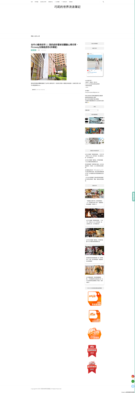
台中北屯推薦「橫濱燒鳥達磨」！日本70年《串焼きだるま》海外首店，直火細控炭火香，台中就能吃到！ (94, 156)
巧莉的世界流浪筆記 (67, 7)
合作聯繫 (57, 1)
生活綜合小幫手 (43, 1)
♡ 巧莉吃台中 (64, 1)
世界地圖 (36, 1)
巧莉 (39, 50)
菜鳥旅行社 (50, 1)
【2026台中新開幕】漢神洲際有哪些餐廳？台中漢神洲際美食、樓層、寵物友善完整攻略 (94, 179)
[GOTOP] (133, 386)
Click (133, 196)
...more (86, 87)
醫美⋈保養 (34, 50)
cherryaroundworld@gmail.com (92, 92)
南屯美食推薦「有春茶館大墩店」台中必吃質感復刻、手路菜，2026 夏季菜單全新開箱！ (94, 166)
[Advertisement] (67, 23)
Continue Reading (40, 89)
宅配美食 (71, 1)
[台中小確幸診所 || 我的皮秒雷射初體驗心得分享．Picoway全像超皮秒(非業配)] (49, 66)
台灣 (32, 1)
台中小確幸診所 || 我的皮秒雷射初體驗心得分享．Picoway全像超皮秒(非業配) (54, 46)
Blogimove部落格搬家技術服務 (128, 392)
